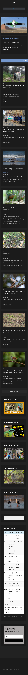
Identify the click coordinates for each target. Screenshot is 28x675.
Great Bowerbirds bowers (10, 252)
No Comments (6, 135)
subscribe (18, 45)
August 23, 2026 (6, 209)
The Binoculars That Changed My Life (13, 86)
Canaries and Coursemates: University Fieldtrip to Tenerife (14, 292)
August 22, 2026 (6, 253)
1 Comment (5, 92)
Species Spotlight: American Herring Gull (13, 169)
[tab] (13, 60)
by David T (5, 334)
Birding (5, 83)
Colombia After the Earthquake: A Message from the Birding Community (13, 371)
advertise (11, 45)
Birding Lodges (6, 127)
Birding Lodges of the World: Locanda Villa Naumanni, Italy (13, 130)
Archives (9, 250)
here (7, 616)
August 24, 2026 (6, 87)
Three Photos (6, 206)
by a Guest (5, 89)
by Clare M (5, 256)
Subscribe (13, 641)
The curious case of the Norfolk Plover (14, 331)
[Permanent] (14, 81)
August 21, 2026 (6, 332)
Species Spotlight (7, 166)
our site (13, 42)
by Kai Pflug (5, 172)
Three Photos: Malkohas (10, 208)
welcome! (6, 49)
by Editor (5, 133)
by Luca (4, 295)
